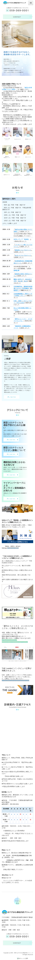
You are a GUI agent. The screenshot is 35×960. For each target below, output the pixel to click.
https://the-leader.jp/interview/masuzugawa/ (15, 680)
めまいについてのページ (23, 255)
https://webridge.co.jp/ (13, 548)
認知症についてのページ (23, 250)
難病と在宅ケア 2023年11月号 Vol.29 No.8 (23, 280)
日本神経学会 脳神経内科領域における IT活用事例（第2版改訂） (23, 288)
